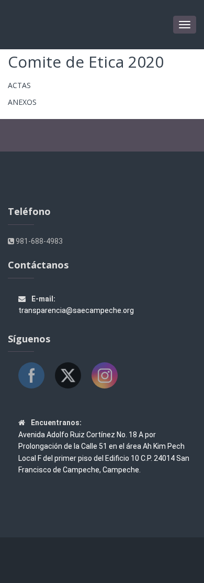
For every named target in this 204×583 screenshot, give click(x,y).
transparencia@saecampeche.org (76, 310)
